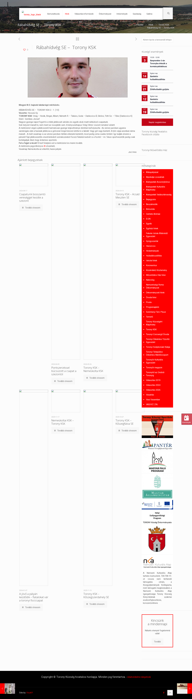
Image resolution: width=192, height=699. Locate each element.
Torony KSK (164, 25)
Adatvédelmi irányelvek (139, 677)
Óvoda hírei (151, 297)
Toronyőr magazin (154, 367)
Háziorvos (150, 246)
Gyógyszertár (152, 241)
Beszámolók (152, 204)
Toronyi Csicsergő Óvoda (157, 334)
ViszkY (29, 692)
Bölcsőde (150, 209)
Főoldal (139, 25)
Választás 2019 (153, 380)
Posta (149, 302)
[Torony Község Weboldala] (31, 14)
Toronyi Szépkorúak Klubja (158, 347)
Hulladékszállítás (154, 255)
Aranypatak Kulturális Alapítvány (155, 188)
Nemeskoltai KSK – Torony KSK (62, 422)
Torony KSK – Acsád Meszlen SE (127, 195)
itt (44, 146)
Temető (149, 317)
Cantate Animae (153, 214)
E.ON (148, 219)
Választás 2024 (153, 385)
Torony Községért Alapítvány (154, 323)
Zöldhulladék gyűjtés (159, 89)
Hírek (151, 25)
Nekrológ (150, 280)
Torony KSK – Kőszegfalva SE (124, 422)
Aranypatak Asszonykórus (158, 182)
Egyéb (149, 223)
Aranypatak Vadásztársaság (158, 194)
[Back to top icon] (170, 692)
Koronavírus (151, 265)
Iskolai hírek (151, 260)
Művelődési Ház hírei (156, 275)
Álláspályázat (152, 172)
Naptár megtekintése (157, 122)
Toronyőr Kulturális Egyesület (154, 361)
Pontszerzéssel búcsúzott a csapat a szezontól (63, 371)
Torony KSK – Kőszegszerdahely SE (96, 595)
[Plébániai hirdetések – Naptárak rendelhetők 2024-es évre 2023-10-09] (7, 688)
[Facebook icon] (164, 693)
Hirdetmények (152, 251)
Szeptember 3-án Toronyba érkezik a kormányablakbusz (158, 63)
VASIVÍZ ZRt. (152, 404)
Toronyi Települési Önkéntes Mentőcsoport (157, 353)
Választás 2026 (153, 390)
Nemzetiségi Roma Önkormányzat (155, 286)
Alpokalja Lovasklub (155, 177)
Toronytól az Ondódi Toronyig (155, 374)
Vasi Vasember (153, 399)
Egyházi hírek (152, 228)
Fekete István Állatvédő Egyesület (157, 235)
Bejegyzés (151, 199)
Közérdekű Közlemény (156, 270)
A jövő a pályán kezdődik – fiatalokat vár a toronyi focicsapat (33, 597)
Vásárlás (150, 395)
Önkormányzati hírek (155, 292)
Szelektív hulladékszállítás (157, 100)
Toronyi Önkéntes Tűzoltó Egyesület (158, 340)
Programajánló (152, 307)
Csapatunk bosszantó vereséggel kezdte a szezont (32, 197)
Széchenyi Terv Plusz (156, 312)
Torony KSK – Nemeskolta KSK (93, 369)
